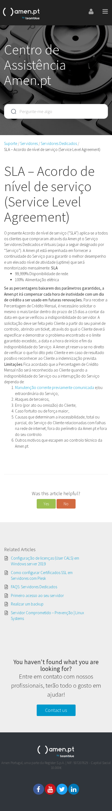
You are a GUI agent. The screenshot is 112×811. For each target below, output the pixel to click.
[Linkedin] (73, 789)
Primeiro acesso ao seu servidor (37, 595)
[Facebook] (38, 789)
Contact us (56, 710)
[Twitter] (62, 789)
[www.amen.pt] (21, 12)
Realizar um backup (27, 604)
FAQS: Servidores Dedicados (34, 586)
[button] (46, 504)
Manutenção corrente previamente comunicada (55, 387)
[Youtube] (50, 789)
